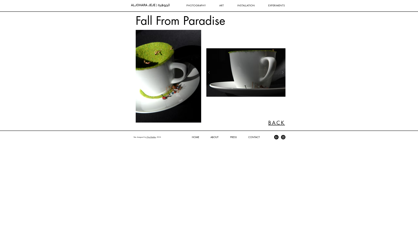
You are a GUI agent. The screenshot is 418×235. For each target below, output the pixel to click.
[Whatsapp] (276, 137)
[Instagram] (283, 137)
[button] (168, 76)
